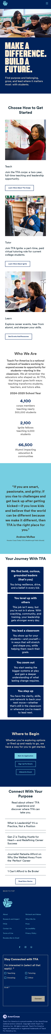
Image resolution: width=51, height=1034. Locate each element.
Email (6, 987)
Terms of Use (8, 933)
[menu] (47, 3)
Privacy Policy (31, 933)
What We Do (30, 919)
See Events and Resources (18, 336)
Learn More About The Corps (19, 188)
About (5, 914)
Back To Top (8, 891)
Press (28, 924)
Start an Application (25, 756)
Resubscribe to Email (11, 938)
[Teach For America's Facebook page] (19, 947)
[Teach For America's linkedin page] (31, 947)
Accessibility (30, 928)
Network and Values (33, 914)
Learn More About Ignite (17, 264)
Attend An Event (25, 772)
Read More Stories (26, 881)
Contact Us (7, 928)
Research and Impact (11, 919)
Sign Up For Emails (25, 764)
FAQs (5, 924)
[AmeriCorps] (12, 1017)
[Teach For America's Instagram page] (25, 947)
